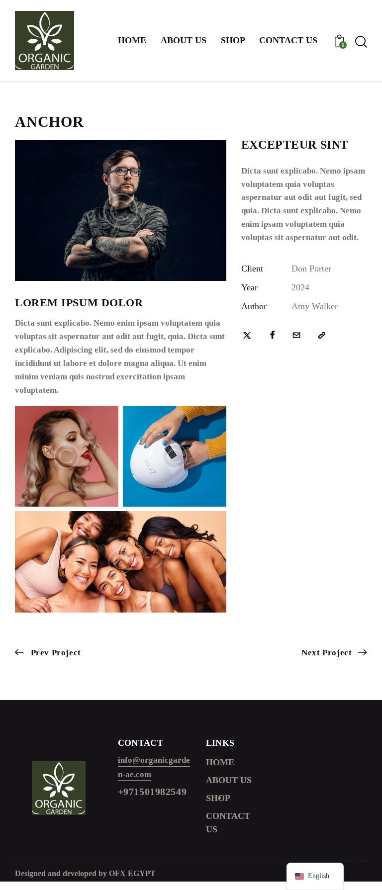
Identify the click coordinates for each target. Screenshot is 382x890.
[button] (321, 336)
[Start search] (361, 42)
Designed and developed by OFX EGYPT (85, 873)
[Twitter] (247, 336)
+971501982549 (152, 792)
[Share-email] (296, 336)
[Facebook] (272, 336)
